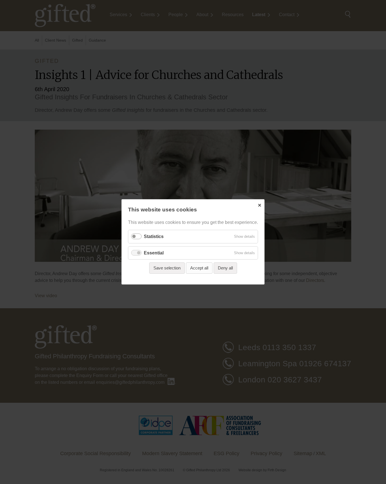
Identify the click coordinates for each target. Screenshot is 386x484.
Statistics (154, 236)
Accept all (199, 267)
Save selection (167, 267)
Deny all (225, 267)
